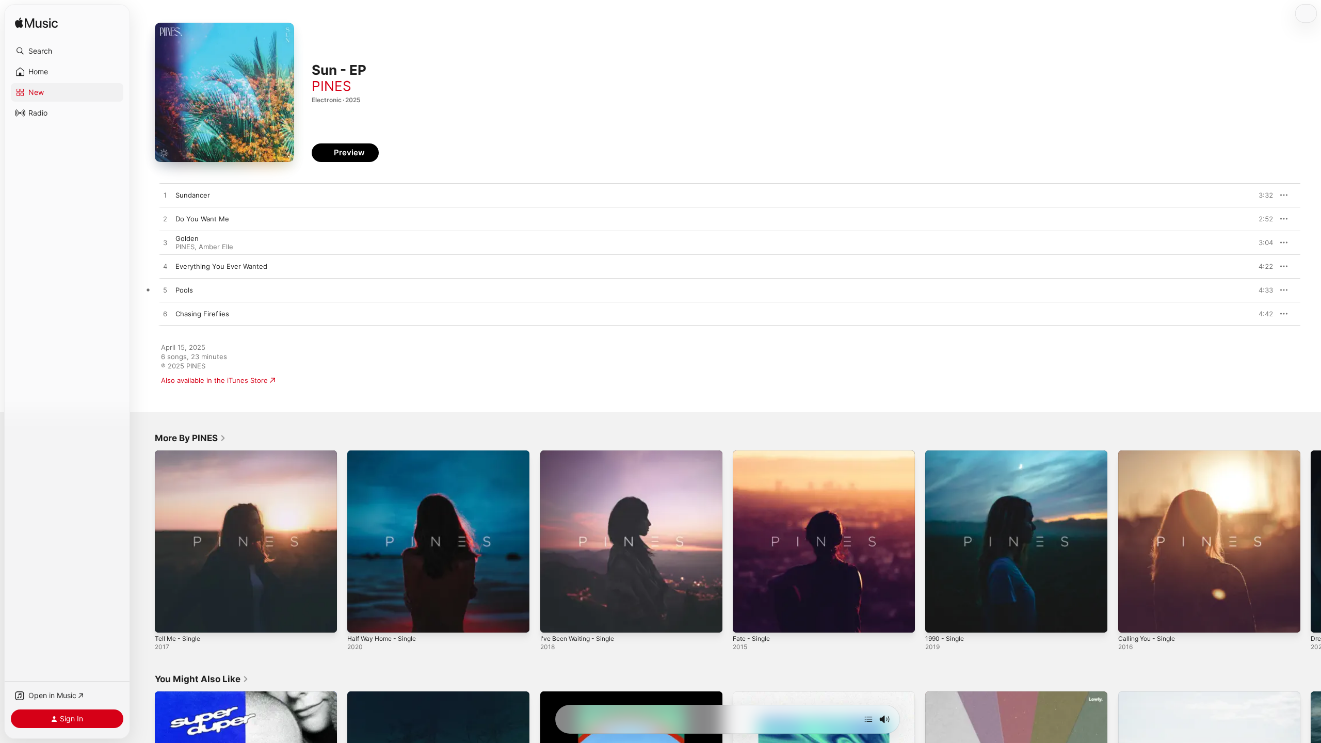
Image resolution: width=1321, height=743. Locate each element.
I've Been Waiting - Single (581, 454)
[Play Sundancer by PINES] (165, 195)
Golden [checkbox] (187, 238)
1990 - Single (946, 454)
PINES (331, 86)
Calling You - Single (1149, 454)
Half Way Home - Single (385, 454)
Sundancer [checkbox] (192, 195)
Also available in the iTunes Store (214, 380)
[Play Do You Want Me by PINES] (165, 219)
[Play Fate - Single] (745, 619)
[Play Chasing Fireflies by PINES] (165, 314)
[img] (36, 23)
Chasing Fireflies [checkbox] (202, 314)
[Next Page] (1310, 541)
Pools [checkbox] (184, 290)
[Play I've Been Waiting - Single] (553, 619)
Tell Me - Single (180, 454)
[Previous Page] (144, 541)
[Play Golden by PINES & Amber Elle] (165, 243)
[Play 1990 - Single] (938, 619)
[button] (67, 51)
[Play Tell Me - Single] (167, 619)
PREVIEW (1261, 195)
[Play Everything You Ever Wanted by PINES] (165, 266)
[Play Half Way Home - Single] (360, 619)
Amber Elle (216, 247)
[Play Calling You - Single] (1131, 619)
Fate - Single (753, 454)
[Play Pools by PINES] (165, 290)
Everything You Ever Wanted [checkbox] (221, 266)
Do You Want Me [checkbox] (202, 219)
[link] (190, 438)
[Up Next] (868, 719)
